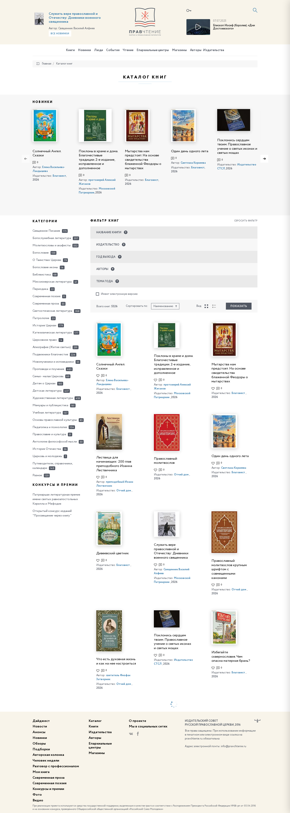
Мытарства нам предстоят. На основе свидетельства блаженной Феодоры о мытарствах (143, 159)
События (113, 50)
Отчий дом (123, 490)
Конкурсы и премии (48, 789)
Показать (238, 306)
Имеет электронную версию (119, 294)
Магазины (179, 50)
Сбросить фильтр (245, 221)
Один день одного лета (189, 151)
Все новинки (60, 34)
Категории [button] (45, 221)
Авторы (195, 50)
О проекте (137, 721)
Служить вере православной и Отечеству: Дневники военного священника (75, 17)
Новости (40, 726)
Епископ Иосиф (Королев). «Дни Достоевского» (234, 27)
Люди (98, 50)
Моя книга (41, 772)
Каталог (95, 721)
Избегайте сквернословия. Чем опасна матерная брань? (230, 657)
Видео (38, 800)
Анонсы (39, 732)
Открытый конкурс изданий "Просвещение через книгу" (52, 513)
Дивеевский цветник (112, 553)
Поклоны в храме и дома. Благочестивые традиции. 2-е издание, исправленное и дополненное (98, 159)
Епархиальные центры (153, 50)
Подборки (41, 749)
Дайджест (41, 721)
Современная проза (49, 777)
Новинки (84, 50)
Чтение (128, 50)
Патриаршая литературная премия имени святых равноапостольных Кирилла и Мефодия (56, 499)
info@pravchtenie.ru (233, 746)
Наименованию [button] (163, 306)
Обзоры (39, 743)
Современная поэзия (49, 783)
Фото (37, 794)
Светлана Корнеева (193, 162)
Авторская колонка (48, 755)
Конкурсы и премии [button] (55, 485)
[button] (174, 232)
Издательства (213, 50)
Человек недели (46, 760)
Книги (70, 50)
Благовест (59, 176)
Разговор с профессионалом (56, 766)
